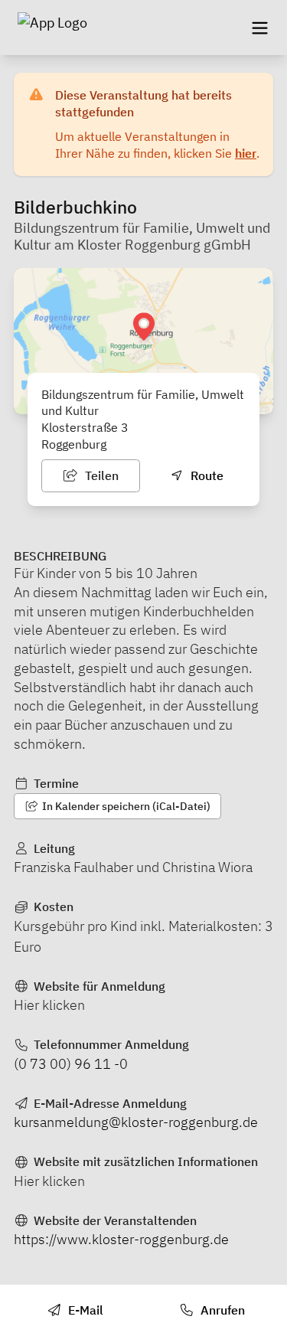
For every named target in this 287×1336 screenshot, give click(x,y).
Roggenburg (73, 444)
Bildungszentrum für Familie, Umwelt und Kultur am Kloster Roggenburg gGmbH (142, 236)
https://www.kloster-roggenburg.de (121, 1239)
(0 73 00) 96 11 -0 (71, 1064)
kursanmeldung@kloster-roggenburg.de (136, 1122)
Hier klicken (49, 1005)
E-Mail (84, 1310)
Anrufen (221, 1310)
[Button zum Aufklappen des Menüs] (259, 27)
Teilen (100, 475)
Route (205, 475)
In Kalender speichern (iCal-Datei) (125, 806)
